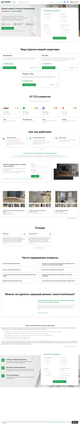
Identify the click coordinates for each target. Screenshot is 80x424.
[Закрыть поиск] (64, 2)
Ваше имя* (33, 164)
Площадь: (46, 25)
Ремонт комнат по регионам (71, 346)
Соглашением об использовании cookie (56, 421)
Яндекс (4, 113)
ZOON (43, 113)
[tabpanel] (40, 70)
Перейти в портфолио (72, 218)
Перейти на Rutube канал (43, 312)
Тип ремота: (63, 14)
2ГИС (24, 113)
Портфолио (51, 2)
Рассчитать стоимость (60, 38)
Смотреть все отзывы (39, 247)
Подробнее (32, 67)
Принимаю (74, 422)
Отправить (35, 176)
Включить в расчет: (65, 25)
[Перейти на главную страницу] (6, 2)
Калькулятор (59, 2)
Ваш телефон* (33, 169)
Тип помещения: (48, 14)
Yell (62, 113)
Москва (14, 2)
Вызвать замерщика (7, 28)
